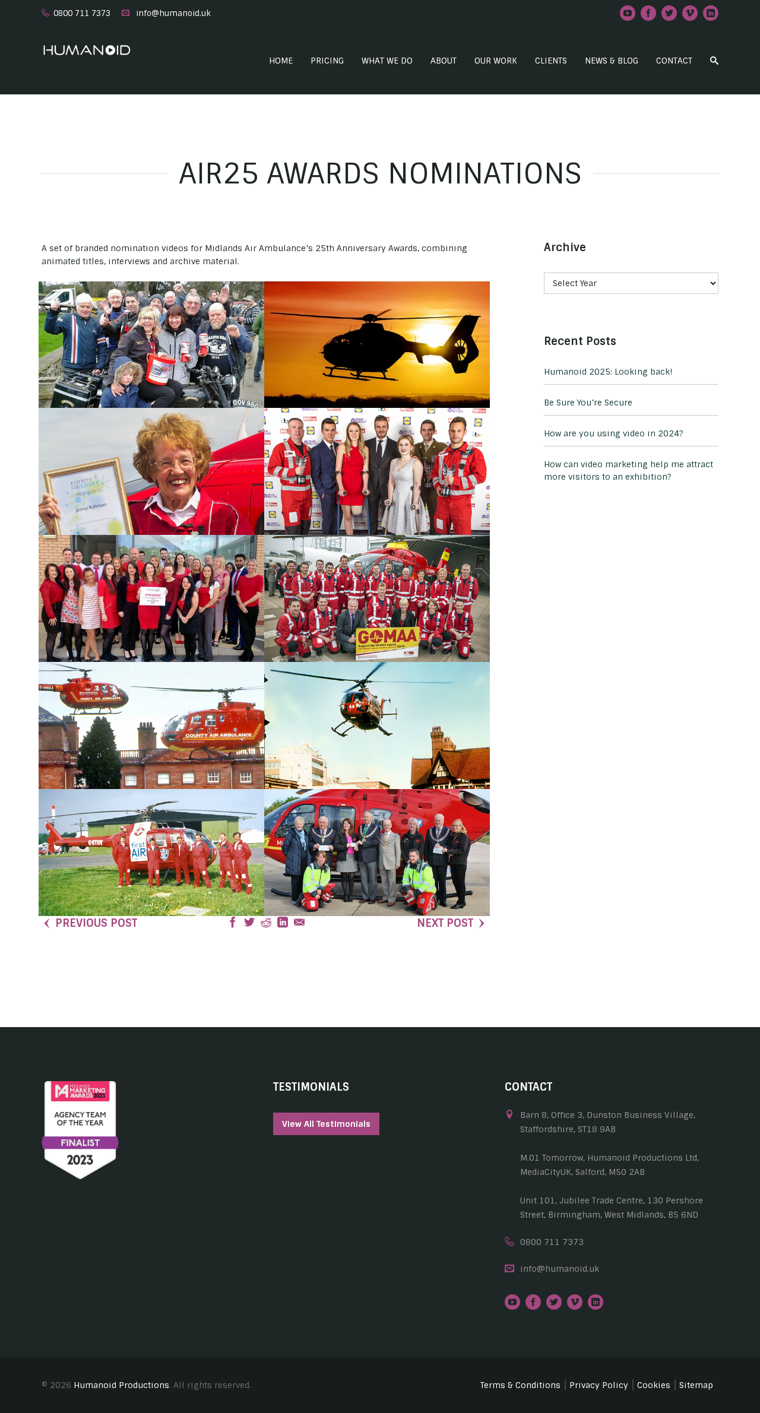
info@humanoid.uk (173, 13)
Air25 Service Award (151, 751)
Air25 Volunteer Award (151, 497)
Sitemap (696, 1385)
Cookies (653, 1385)
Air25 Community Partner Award (377, 878)
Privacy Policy (598, 1385)
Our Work (495, 60)
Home (281, 60)
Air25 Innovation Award (377, 370)
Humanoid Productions (121, 1385)
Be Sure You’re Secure (588, 402)
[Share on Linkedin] (282, 923)
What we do (387, 60)
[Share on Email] (299, 923)
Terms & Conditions (520, 1385)
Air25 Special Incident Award (377, 497)
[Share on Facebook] (232, 923)
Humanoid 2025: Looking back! (608, 371)
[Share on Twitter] (249, 923)
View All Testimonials (326, 1124)
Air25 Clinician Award (377, 624)
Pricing (327, 60)
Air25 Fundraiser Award (151, 370)
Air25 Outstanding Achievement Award (151, 878)
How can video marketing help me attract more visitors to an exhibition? (628, 470)
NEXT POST (445, 923)
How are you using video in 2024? (613, 433)
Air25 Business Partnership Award (151, 624)
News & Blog (611, 60)
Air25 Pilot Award (377, 751)
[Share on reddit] (266, 923)
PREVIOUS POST (96, 923)
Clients (551, 60)
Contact (674, 60)
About (443, 60)
